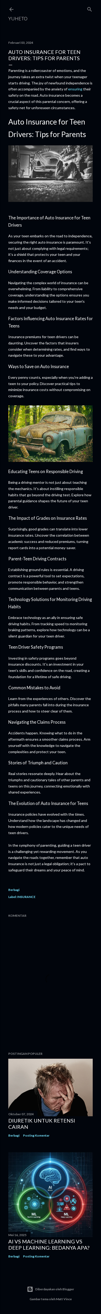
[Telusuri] (89, 8)
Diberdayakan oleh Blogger (54, 1289)
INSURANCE (26, 897)
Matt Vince (64, 1299)
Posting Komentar (36, 1135)
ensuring (75, 89)
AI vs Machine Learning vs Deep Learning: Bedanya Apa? (48, 1244)
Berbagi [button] (13, 890)
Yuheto (17, 18)
